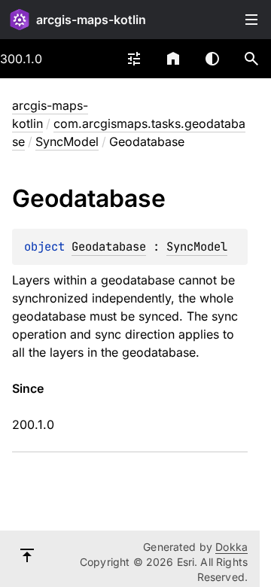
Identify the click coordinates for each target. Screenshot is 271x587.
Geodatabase (109, 246)
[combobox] (134, 58)
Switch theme (212, 58)
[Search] (251, 58)
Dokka (231, 546)
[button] (251, 58)
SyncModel (67, 141)
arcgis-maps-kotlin (91, 19)
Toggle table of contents (251, 19)
